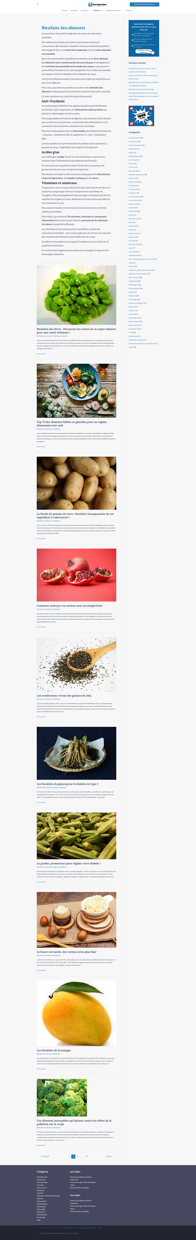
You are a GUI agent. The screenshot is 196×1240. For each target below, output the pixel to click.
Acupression (133, 141)
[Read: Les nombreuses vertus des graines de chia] (76, 664)
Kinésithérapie (134, 255)
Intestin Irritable (134, 244)
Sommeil (132, 314)
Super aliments (134, 325)
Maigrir (131, 266)
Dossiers (129, 10)
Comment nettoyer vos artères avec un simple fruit (69, 605)
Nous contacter (57, 1228)
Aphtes (131, 152)
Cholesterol (133, 193)
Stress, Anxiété (134, 321)
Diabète (55, 787)
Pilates (131, 292)
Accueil (64, 10)
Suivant (110, 1156)
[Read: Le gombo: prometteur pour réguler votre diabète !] (76, 836)
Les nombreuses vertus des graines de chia (64, 695)
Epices (131, 222)
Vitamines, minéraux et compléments (142, 343)
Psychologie (133, 299)
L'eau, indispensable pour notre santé (141, 259)
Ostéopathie (133, 281)
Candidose (132, 185)
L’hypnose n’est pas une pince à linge (141, 89)
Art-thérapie (133, 160)
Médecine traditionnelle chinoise (140, 270)
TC (130, 332)
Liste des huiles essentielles (79, 1188)
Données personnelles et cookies (86, 1228)
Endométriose (134, 219)
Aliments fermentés (135, 145)
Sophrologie (133, 318)
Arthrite (131, 163)
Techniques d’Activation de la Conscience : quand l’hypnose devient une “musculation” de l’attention (144, 96)
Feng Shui (132, 226)
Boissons (132, 178)
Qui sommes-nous (44, 1228)
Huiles (131, 230)
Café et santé (133, 182)
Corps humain (134, 200)
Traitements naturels (113, 10)
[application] (89, 10)
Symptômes (133, 329)
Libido (131, 263)
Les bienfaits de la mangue (54, 1050)
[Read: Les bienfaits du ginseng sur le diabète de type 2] (76, 753)
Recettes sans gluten (136, 303)
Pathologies (133, 285)
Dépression (133, 204)
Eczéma (131, 215)
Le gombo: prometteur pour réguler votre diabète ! (69, 863)
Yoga (130, 347)
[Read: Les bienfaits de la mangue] (76, 1013)
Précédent (44, 1156)
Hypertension (133, 233)
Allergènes (132, 149)
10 (86, 1156)
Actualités (74, 10)
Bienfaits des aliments (44, 336)
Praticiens (132, 296)
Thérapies (84, 10)
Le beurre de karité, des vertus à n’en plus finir (66, 952)
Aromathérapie (134, 156)
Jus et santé (133, 252)
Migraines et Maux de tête (138, 274)
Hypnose (132, 237)
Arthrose (132, 167)
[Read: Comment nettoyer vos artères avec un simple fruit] (76, 575)
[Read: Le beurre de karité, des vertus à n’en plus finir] (76, 920)
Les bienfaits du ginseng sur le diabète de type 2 (67, 784)
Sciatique (132, 310)
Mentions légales (69, 1228)
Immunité (64, 336)
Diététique (97, 10)
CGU (99, 1228)
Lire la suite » (41, 353)
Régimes (132, 307)
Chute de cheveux (135, 197)
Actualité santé (134, 138)
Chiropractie (133, 189)
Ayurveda (132, 171)
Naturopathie (133, 277)
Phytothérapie (134, 288)
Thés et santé (133, 336)
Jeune (131, 248)
